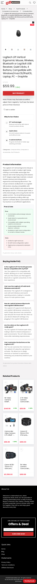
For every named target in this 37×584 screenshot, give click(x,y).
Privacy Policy (5, 562)
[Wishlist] (34, 3)
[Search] (30, 2)
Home (3, 9)
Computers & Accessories (10, 11)
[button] (33, 22)
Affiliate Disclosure (7, 568)
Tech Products (20, 9)
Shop (10, 9)
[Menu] (2, 2)
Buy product (18, 93)
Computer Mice (27, 11)
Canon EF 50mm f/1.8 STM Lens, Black (24, 434)
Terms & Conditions (8, 565)
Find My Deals (29, 581)
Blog (2, 552)
